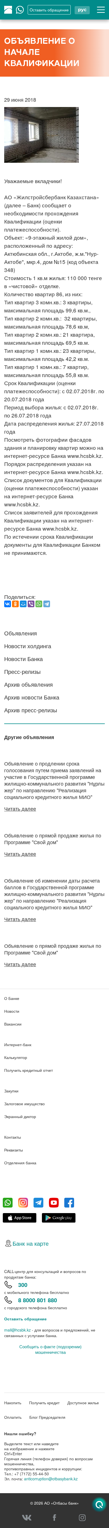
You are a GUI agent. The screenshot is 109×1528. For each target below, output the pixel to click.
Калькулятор (15, 1057)
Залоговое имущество (24, 1103)
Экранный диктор (20, 1116)
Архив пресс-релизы (30, 710)
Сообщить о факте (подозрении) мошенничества (50, 1349)
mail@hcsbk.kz (17, 1330)
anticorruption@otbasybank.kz (51, 1478)
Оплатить (13, 1417)
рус (82, 9)
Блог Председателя (47, 1417)
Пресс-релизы (22, 671)
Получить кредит (44, 1402)
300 (22, 1285)
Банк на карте (31, 1243)
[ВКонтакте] (7, 604)
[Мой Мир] (23, 604)
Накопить (12, 1402)
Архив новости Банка (31, 697)
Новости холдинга (27, 646)
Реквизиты (13, 1150)
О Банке (11, 998)
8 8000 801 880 (37, 1300)
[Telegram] (46, 604)
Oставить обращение (49, 10)
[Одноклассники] (15, 604)
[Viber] (31, 604)
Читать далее (20, 808)
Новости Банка (23, 659)
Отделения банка (20, 1162)
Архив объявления (28, 684)
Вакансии (13, 1024)
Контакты (12, 1137)
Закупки (11, 1091)
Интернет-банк (17, 1044)
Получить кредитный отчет (28, 1070)
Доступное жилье (83, 1402)
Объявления (20, 633)
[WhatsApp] (38, 604)
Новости (11, 1011)
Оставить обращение (25, 1318)
